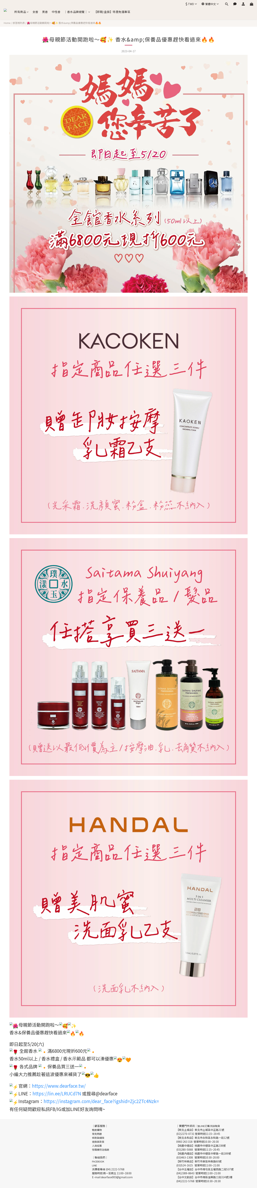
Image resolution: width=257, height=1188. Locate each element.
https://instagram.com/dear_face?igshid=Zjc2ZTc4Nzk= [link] (101, 1101)
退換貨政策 (98, 1141)
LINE (94, 1165)
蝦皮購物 (97, 1130)
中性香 (56, 12)
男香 (45, 12)
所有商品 (20, 12)
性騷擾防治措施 (100, 1149)
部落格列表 (19, 23)
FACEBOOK (98, 1161)
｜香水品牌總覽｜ (75, 12)
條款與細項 (98, 1138)
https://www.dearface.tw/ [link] (59, 1085)
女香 (35, 12)
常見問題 (97, 1134)
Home (7, 23)
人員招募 (97, 1145)
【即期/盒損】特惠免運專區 (112, 12)
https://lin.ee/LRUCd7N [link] (57, 1093)
